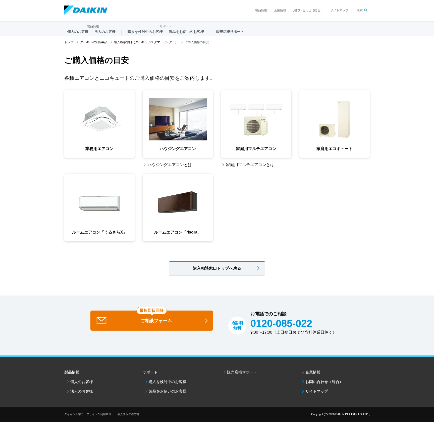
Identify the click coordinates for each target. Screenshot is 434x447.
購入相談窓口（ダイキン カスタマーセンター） (146, 42)
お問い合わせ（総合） (308, 10)
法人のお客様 (81, 391)
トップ (68, 42)
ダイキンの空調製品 (93, 42)
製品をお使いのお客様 (167, 391)
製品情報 (261, 10)
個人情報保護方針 (128, 414)
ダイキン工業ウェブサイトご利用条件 (87, 414)
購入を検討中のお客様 (167, 382)
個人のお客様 (81, 382)
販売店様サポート (230, 32)
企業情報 (280, 10)
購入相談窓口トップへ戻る (217, 268)
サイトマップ (339, 10)
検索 (360, 10)
